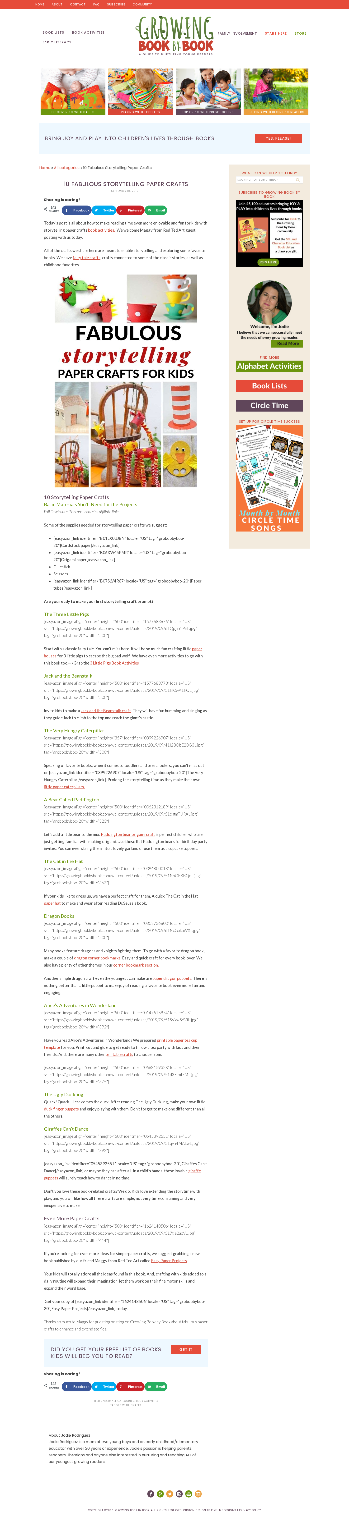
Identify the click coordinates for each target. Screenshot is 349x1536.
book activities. (101, 230)
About (57, 4)
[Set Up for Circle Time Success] (269, 478)
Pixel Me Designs (223, 1510)
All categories (67, 167)
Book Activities (147, 1401)
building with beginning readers (276, 112)
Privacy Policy (250, 1510)
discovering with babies (73, 112)
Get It (186, 1349)
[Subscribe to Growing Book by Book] (269, 233)
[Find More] (269, 370)
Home (39, 4)
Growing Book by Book (174, 35)
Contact (78, 4)
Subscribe (116, 4)
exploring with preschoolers (208, 112)
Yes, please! (278, 138)
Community (142, 4)
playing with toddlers (140, 112)
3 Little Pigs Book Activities (114, 662)
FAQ (96, 4)
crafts (136, 1405)
